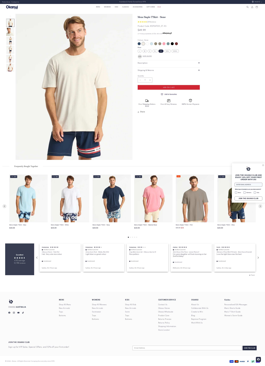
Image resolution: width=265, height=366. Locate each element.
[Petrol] (168, 43)
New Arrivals (64, 308)
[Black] (172, 43)
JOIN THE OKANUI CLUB (248, 198)
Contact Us (15, 2)
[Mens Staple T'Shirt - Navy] (112, 198)
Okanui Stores (164, 308)
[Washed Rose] (164, 43)
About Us (195, 305)
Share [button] (142, 112)
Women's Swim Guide (233, 315)
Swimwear (96, 312)
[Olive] (155, 43)
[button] (99, 7)
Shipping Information (167, 326)
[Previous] (4, 206)
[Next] (260, 206)
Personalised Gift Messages (235, 305)
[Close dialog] (263, 165)
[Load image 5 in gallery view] (10, 59)
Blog (193, 315)
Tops (61, 312)
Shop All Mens (65, 305)
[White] (147, 43)
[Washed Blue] (151, 43)
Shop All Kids (130, 305)
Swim (127, 312)
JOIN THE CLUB (249, 348)
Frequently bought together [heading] (26, 166)
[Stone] (143, 43)
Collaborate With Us (199, 308)
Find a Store (6, 2)
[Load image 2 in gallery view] (10, 32)
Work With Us (197, 323)
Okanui (14, 361)
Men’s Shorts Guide (232, 308)
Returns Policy (164, 323)
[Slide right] (10, 74)
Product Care (163, 315)
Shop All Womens (99, 305)
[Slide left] (10, 16)
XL (155, 51)
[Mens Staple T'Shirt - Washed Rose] (153, 198)
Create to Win (197, 312)
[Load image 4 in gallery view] (10, 50)
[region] (147, 257)
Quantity (141, 76)
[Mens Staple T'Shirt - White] (70, 198)
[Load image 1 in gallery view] (10, 23)
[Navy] (139, 43)
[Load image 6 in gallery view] (10, 68)
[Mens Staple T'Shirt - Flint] (195, 198)
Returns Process (164, 319)
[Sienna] (176, 43)
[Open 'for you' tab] (258, 359)
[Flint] (159, 43)
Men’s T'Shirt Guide (232, 312)
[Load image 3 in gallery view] (10, 41)
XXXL (175, 51)
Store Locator (164, 330)
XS (161, 51)
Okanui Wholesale (165, 312)
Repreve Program (198, 319)
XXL (167, 51)
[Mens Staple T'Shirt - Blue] (28, 198)
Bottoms (62, 315)
